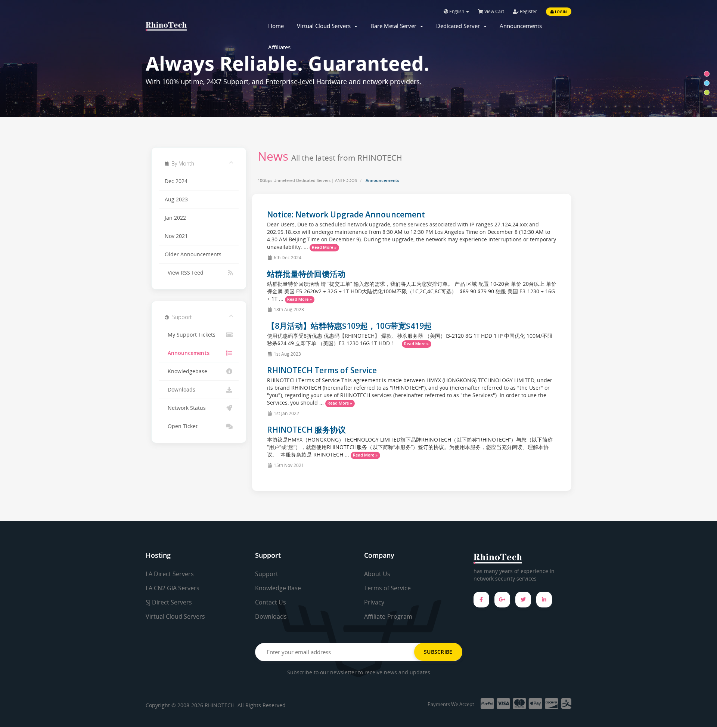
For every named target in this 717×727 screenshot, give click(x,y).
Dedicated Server (459, 26)
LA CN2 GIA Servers (172, 588)
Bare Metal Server (394, 26)
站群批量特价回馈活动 (306, 274)
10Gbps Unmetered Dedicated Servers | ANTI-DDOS (307, 180)
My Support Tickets (190, 334)
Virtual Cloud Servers (325, 26)
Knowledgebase (186, 371)
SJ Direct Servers (169, 602)
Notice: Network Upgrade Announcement (346, 214)
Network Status (185, 408)
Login (560, 11)
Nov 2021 (176, 236)
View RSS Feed (184, 272)
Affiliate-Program (388, 616)
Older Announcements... (195, 254)
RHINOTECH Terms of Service (322, 370)
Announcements (521, 26)
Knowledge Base (278, 588)
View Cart (493, 11)
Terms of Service (387, 588)
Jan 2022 (175, 217)
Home (276, 26)
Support (266, 574)
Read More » (324, 247)
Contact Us (270, 602)
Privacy (374, 602)
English (456, 11)
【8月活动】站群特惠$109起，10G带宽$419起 (349, 326)
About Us (377, 574)
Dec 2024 (176, 181)
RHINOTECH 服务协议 (306, 429)
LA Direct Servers (170, 574)
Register (528, 11)
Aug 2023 (176, 199)
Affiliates (279, 47)
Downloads (180, 389)
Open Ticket (181, 426)
